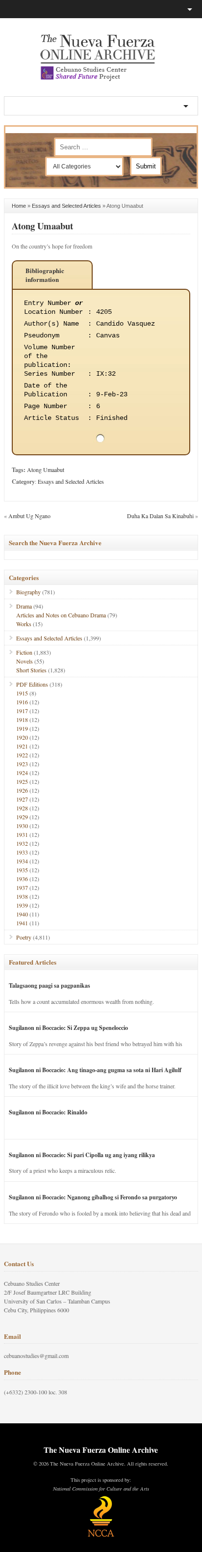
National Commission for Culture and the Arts (101, 1488)
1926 (22, 790)
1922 (22, 755)
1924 (22, 772)
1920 (22, 737)
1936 (22, 879)
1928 (22, 808)
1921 (22, 746)
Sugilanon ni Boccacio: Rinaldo (48, 1112)
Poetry (23, 937)
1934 (22, 861)
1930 (22, 826)
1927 (22, 799)
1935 (22, 870)
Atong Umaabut (42, 225)
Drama (24, 606)
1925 (22, 781)
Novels (24, 661)
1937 (22, 887)
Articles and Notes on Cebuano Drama (61, 615)
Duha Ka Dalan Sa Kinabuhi (160, 516)
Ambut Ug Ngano (29, 516)
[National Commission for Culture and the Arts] (101, 1535)
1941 (22, 923)
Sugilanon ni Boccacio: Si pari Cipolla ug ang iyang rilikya (82, 1155)
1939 (22, 905)
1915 (22, 693)
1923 (22, 764)
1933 (22, 852)
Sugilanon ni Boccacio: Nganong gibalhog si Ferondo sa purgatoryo (93, 1197)
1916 (22, 702)
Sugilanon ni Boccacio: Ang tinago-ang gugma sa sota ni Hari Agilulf (95, 1070)
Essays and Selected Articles (66, 206)
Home (19, 206)
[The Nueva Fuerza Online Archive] (101, 79)
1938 (22, 896)
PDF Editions (32, 684)
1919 (22, 728)
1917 (22, 711)
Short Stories (31, 670)
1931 (22, 834)
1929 (22, 817)
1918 (22, 719)
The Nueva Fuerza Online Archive (101, 1449)
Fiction (24, 652)
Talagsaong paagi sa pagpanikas (49, 985)
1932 (22, 843)
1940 (22, 914)
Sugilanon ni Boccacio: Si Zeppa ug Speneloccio (68, 1028)
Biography (28, 592)
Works (23, 624)
